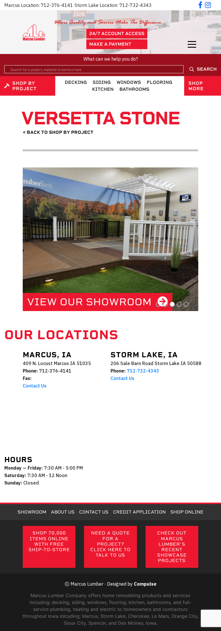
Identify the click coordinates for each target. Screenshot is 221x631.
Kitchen (103, 89)
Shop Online (186, 512)
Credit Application (139, 512)
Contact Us (35, 386)
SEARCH (207, 69)
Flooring (159, 82)
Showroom (32, 512)
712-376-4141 (57, 5)
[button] (158, 304)
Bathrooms (134, 89)
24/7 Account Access (116, 33)
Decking (76, 82)
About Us (63, 512)
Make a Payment (110, 44)
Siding (102, 82)
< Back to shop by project (58, 132)
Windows (129, 82)
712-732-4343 (135, 5)
